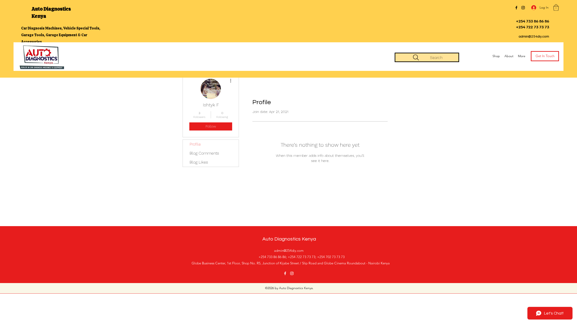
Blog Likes (199, 162)
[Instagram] (523, 7)
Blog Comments (204, 153)
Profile (195, 144)
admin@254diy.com (534, 36)
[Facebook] (516, 7)
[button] (556, 7)
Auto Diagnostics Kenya (289, 239)
